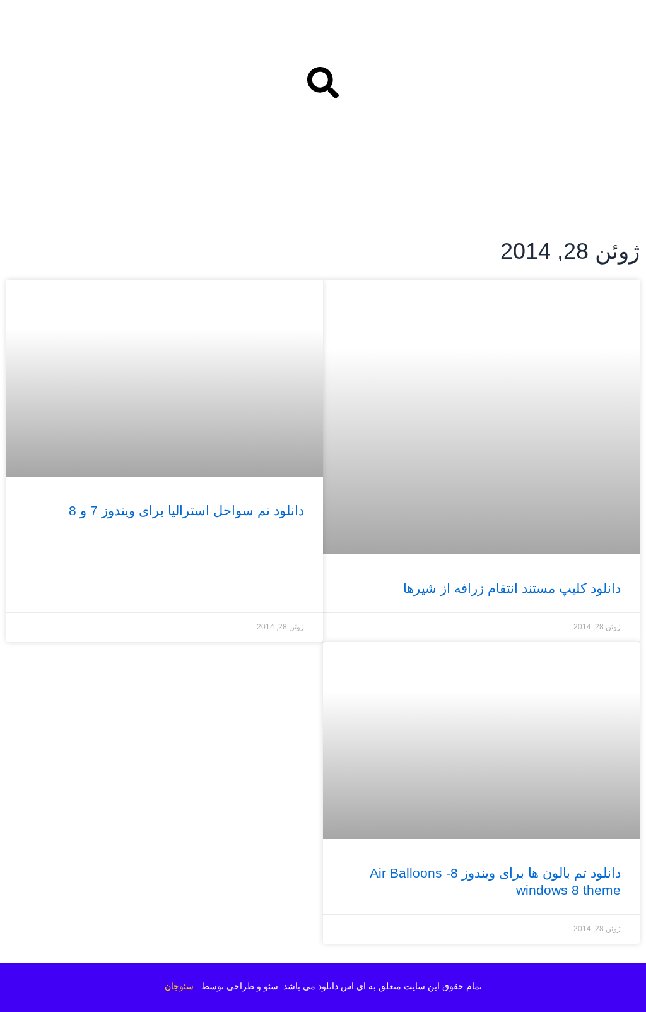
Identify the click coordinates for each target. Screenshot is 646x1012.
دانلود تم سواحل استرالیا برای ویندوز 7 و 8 (186, 510)
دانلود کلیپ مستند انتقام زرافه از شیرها (512, 588)
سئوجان (179, 986)
